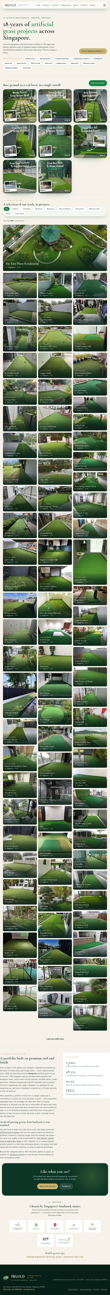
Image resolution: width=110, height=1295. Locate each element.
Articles (83, 5)
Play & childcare (65, 209)
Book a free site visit (47, 1186)
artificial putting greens (9, 1132)
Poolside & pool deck (62, 58)
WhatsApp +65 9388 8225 (12, 1289)
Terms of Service (86, 1289)
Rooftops (38, 209)
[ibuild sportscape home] (16, 5)
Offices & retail (94, 209)
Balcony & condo (88, 63)
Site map (104, 1289)
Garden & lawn (30, 58)
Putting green (98, 58)
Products (45, 5)
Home (38, 5)
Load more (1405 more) (55, 1039)
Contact (92, 5)
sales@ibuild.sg (28, 1289)
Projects (55, 5)
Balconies (50, 209)
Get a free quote (97, 83)
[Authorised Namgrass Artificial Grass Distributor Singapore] (6, 1278)
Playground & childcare (81, 58)
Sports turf (8, 63)
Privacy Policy (73, 1289)
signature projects (17, 1154)
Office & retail (35, 63)
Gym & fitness (21, 63)
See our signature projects (92, 51)
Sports (8, 214)
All (7, 209)
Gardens (15, 209)
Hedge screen (61, 63)
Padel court (74, 63)
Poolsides (27, 209)
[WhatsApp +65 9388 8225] (104, 5)
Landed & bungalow (11, 68)
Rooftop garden (45, 58)
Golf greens (80, 209)
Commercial (27, 68)
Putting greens (66, 5)
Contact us (66, 1186)
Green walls (19, 214)
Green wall (48, 63)
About (75, 5)
